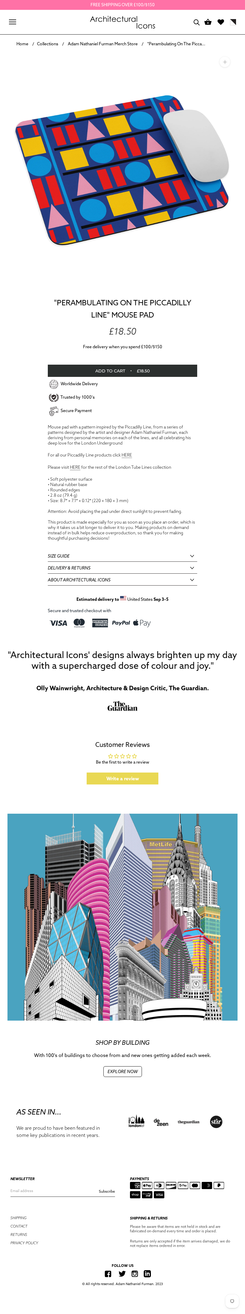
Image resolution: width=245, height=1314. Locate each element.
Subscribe (107, 1191)
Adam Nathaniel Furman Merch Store (103, 44)
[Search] (197, 22)
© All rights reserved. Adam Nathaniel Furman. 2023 (122, 1284)
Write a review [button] (122, 778)
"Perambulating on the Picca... (176, 44)
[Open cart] (208, 22)
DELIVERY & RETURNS (69, 568)
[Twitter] (122, 1274)
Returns (18, 1234)
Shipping (18, 1218)
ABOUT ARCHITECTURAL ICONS (79, 580)
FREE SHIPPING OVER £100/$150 (123, 4)
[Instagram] (134, 1274)
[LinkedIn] (147, 1274)
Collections (47, 44)
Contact (18, 1226)
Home (22, 44)
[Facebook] (108, 1274)
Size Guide (59, 556)
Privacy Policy (24, 1243)
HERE (127, 455)
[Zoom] (225, 62)
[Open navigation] (12, 21)
